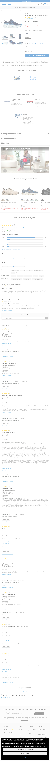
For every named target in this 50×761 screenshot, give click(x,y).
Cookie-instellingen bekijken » (25, 757)
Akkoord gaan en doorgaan (25, 749)
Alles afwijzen (25, 753)
